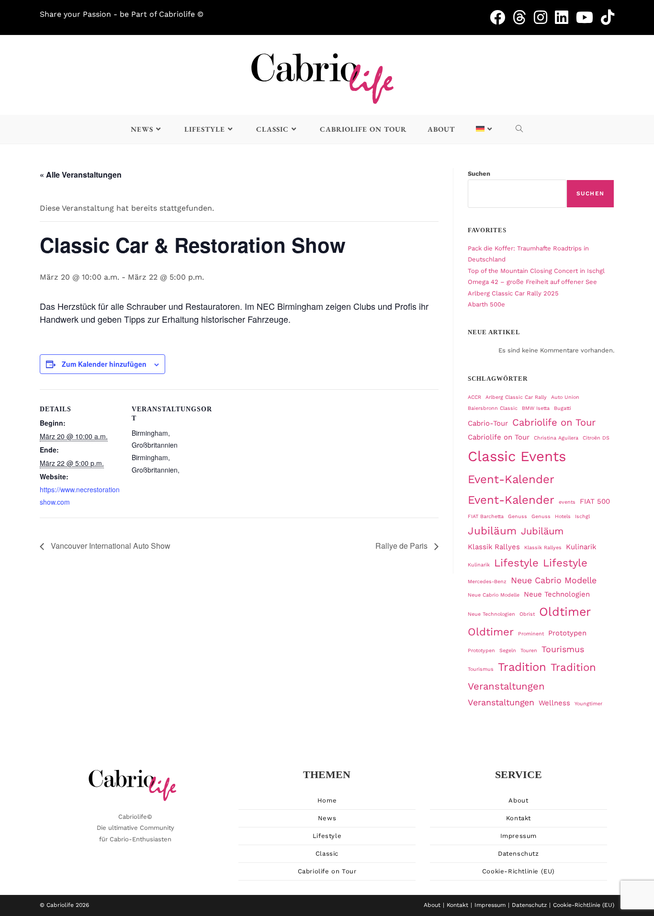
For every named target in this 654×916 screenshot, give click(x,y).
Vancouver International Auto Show (109, 545)
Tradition (522, 667)
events (567, 502)
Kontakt (518, 818)
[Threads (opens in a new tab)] (523, 17)
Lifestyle (516, 562)
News (327, 818)
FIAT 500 (595, 501)
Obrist (527, 614)
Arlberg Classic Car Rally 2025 (513, 293)
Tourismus (562, 649)
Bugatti (562, 408)
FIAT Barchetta (486, 516)
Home (327, 800)
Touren (528, 650)
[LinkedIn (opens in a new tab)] (565, 17)
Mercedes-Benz (487, 581)
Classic (327, 853)
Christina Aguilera (556, 438)
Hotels (563, 516)
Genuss (517, 516)
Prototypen (567, 633)
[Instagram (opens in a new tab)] (544, 17)
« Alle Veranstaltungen (81, 174)
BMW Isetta (536, 408)
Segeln (507, 650)
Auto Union (565, 397)
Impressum (518, 835)
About (518, 800)
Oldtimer (565, 612)
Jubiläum (492, 530)
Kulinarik (581, 547)
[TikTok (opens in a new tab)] (607, 17)
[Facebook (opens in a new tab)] (501, 17)
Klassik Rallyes (494, 547)
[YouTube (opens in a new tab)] (588, 17)
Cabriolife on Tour (554, 422)
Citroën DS (596, 438)
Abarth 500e (486, 304)
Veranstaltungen (506, 686)
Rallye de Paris (402, 545)
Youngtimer (588, 704)
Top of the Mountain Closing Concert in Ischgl (536, 270)
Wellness (554, 703)
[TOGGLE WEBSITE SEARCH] (519, 129)
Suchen (479, 173)
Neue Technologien (557, 594)
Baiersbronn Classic (493, 408)
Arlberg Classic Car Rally (516, 397)
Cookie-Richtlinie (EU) (518, 871)
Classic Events (517, 456)
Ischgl (582, 516)
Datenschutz (518, 853)
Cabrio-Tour (488, 423)
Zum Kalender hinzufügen (104, 364)
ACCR (474, 397)
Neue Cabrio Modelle (554, 580)
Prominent (531, 634)
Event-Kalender (511, 479)
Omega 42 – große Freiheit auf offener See (532, 281)
